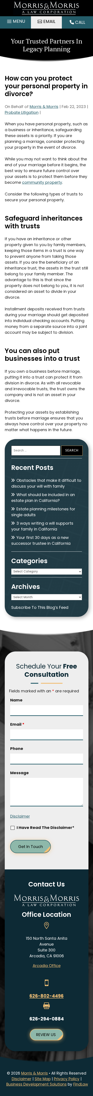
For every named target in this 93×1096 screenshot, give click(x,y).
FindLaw (80, 1084)
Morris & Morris (44, 106)
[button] (15, 21)
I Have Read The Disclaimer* (45, 827)
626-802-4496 (46, 996)
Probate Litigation (21, 112)
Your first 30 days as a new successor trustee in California (41, 540)
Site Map (43, 1078)
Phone (16, 748)
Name (16, 700)
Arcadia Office (47, 965)
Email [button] (49, 21)
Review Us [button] (46, 1034)
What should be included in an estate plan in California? (43, 497)
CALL (79, 22)
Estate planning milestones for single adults (43, 511)
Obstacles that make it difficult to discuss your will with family (46, 483)
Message (19, 772)
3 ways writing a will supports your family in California (42, 526)
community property (42, 182)
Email (17, 724)
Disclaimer (20, 816)
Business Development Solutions (36, 1084)
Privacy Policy (66, 1078)
